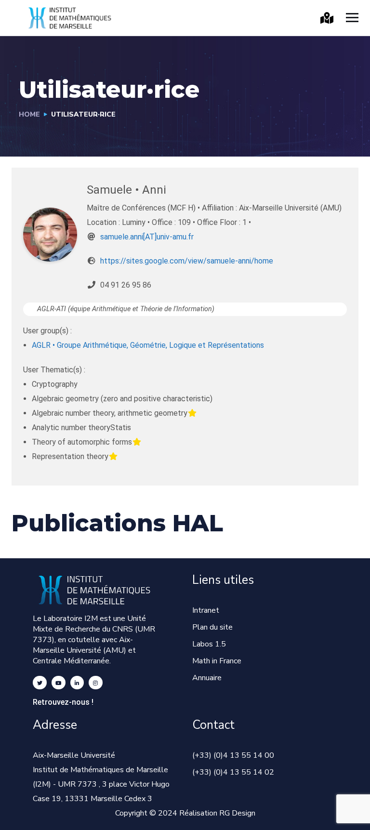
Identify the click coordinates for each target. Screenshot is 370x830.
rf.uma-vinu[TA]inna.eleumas (147, 236)
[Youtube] (59, 683)
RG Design (237, 813)
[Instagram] (96, 683)
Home (29, 114)
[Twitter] (40, 683)
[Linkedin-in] (77, 683)
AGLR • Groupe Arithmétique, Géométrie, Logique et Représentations (148, 345)
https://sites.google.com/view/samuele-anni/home (186, 260)
